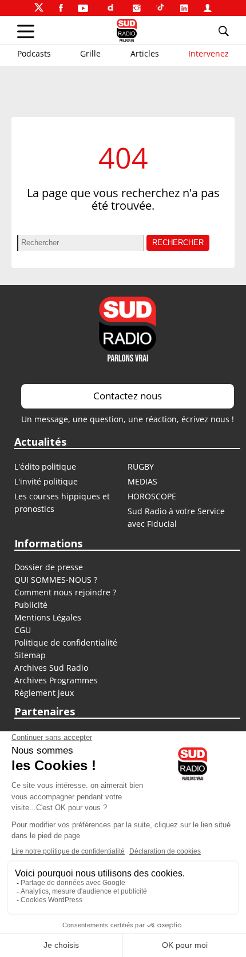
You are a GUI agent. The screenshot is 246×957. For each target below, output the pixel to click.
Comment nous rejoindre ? (66, 592)
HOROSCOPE (152, 496)
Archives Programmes (56, 680)
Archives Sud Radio (51, 667)
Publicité (30, 604)
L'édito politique (45, 466)
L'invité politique (46, 481)
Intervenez (208, 53)
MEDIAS (142, 481)
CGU (22, 629)
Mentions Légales (47, 617)
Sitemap (30, 655)
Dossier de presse (48, 567)
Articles (144, 53)
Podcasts (34, 53)
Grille (90, 53)
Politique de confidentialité (65, 642)
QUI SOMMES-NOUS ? (55, 579)
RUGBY (141, 466)
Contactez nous (127, 395)
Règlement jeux (44, 692)
